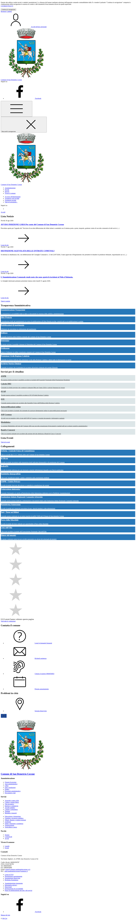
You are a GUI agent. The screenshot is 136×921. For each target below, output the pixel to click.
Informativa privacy (11, 885)
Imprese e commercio (11, 806)
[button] (10, 188)
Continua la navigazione (8, 9)
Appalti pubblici (10, 808)
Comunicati (8, 837)
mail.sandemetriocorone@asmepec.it (16, 871)
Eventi (7, 848)
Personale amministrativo (13, 791)
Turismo (7, 811)
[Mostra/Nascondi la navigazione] (16, 109)
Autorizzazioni (9, 825)
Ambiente (8, 822)
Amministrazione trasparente (14, 883)
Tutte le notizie (5, 301)
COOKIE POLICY (7, 6)
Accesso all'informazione (13, 197)
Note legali (8, 887)
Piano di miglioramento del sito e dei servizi (18, 890)
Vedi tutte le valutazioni (8, 621)
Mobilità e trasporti (11, 813)
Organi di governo (10, 782)
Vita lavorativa (9, 804)
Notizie (7, 835)
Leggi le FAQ (9, 874)
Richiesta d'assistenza (11, 880)
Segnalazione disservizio (12, 878)
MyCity (4, 918)
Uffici (6, 786)
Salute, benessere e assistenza (14, 823)
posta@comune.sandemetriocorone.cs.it (17, 869)
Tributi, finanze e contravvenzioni (15, 820)
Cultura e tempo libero (12, 802)
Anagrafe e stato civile (12, 800)
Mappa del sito (5, 915)
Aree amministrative (11, 784)
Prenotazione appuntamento (13, 876)
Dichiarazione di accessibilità (14, 889)
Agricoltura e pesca (11, 827)
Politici (7, 789)
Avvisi (7, 838)
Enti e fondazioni (10, 787)
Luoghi (7, 846)
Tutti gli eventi (5, 442)
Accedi (3, 212)
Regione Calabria (6, 11)
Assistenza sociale (10, 200)
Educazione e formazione (13, 816)
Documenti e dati (10, 793)
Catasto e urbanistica (11, 809)
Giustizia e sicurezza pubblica (14, 818)
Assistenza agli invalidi (12, 198)
